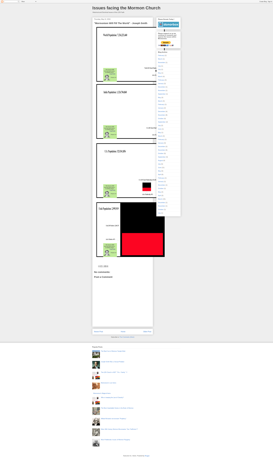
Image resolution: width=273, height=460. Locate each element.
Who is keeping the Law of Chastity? (112, 397)
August (160, 160)
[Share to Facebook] (105, 266)
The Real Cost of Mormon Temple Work (113, 351)
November (161, 62)
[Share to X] (103, 266)
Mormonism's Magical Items (102, 393)
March (160, 59)
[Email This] (99, 266)
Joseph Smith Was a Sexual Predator (112, 362)
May (159, 73)
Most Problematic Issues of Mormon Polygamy (115, 439)
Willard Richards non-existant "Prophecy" (113, 418)
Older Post (147, 332)
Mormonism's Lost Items (108, 383)
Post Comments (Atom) (127, 337)
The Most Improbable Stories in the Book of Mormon (117, 408)
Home (123, 332)
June (159, 129)
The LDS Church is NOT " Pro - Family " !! (114, 372)
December (161, 87)
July (159, 66)
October (160, 118)
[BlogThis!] (101, 266)
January (160, 83)
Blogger (147, 456)
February (161, 55)
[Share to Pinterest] (107, 266)
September (162, 94)
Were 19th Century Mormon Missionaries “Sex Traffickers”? (119, 429)
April (159, 174)
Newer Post (98, 332)
